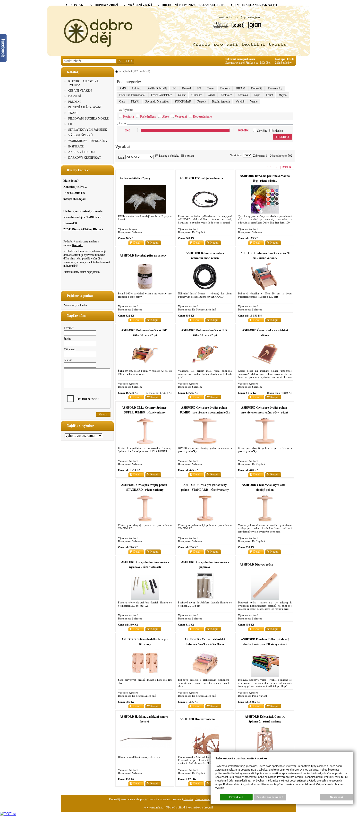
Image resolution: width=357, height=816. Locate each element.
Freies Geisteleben (161, 95)
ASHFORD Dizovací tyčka (256, 564)
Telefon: (68, 360)
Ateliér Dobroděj (157, 88)
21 (277, 167)
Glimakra (196, 95)
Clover (210, 88)
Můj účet (265, 62)
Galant (182, 95)
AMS (122, 88)
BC (174, 88)
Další (285, 167)
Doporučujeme (202, 116)
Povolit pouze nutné (269, 797)
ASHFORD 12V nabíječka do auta (201, 178)
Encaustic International (132, 95)
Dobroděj (256, 88)
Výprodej (181, 116)
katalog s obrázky (169, 155)
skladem (278, 130)
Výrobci (128, 110)
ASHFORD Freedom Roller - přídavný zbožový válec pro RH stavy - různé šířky (265, 644)
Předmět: (69, 328)
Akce (165, 116)
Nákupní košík (284, 59)
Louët (269, 95)
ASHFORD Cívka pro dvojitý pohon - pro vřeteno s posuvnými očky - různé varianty (265, 412)
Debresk (225, 88)
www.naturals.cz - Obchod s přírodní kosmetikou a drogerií (178, 807)
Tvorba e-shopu (204, 799)
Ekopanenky (275, 88)
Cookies (188, 799)
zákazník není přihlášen (240, 59)
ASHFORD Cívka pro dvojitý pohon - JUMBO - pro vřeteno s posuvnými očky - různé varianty (205, 412)
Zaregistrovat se (234, 62)
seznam (189, 155)
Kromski (243, 95)
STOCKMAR (183, 101)
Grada (211, 95)
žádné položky (283, 62)
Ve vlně (240, 101)
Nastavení (336, 797)
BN (199, 88)
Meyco (283, 95)
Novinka (128, 116)
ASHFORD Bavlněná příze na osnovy (143, 255)
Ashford (136, 88)
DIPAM (240, 88)
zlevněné (262, 130)
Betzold (186, 88)
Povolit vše (236, 797)
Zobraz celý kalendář (75, 305)
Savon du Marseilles (157, 101)
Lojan (257, 95)
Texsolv (201, 101)
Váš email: (70, 349)
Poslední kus (148, 116)
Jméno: (68, 338)
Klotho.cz (226, 95)
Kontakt (77, 245)
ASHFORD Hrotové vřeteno (197, 719)
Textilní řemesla (221, 101)
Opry (122, 101)
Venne (253, 101)
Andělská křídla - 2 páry (135, 178)
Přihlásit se (252, 62)
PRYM (135, 101)
